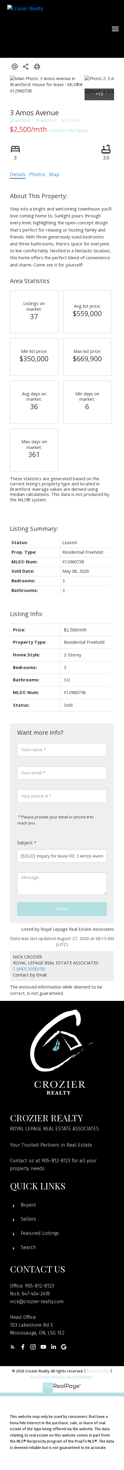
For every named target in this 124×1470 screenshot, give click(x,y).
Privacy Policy (98, 1371)
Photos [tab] (37, 174)
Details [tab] (18, 174)
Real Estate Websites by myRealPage (61, 1377)
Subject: (25, 843)
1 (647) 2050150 (29, 969)
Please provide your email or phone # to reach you (55, 820)
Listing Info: (26, 614)
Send (62, 909)
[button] (12, 1347)
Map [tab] (54, 174)
